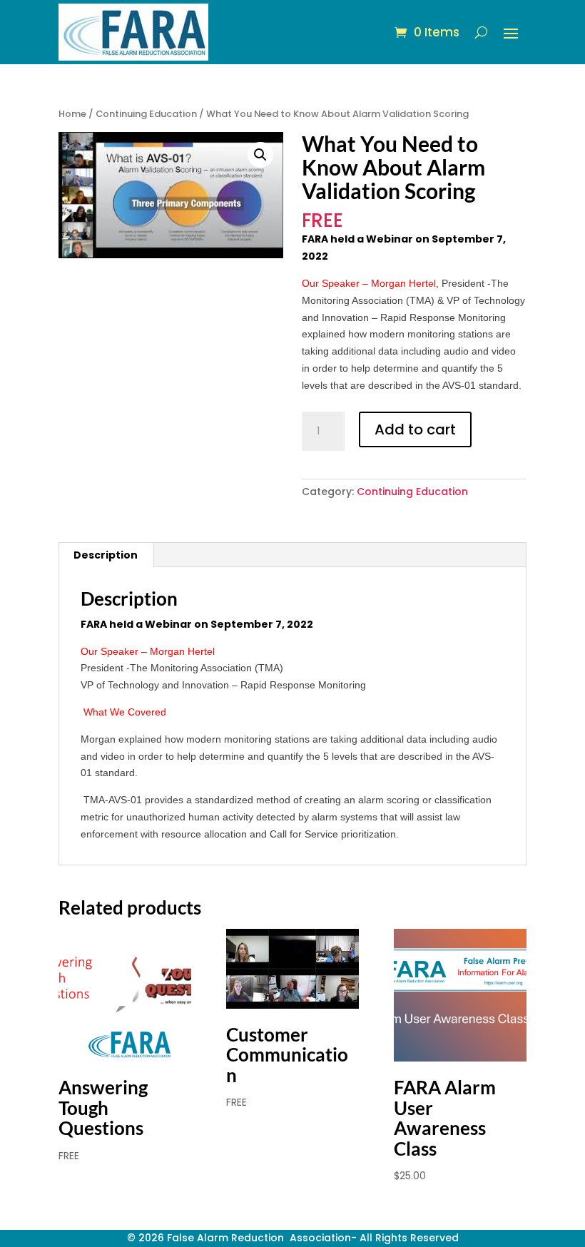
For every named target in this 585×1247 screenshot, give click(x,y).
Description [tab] (105, 555)
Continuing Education (146, 114)
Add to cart (415, 429)
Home (72, 114)
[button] (260, 155)
